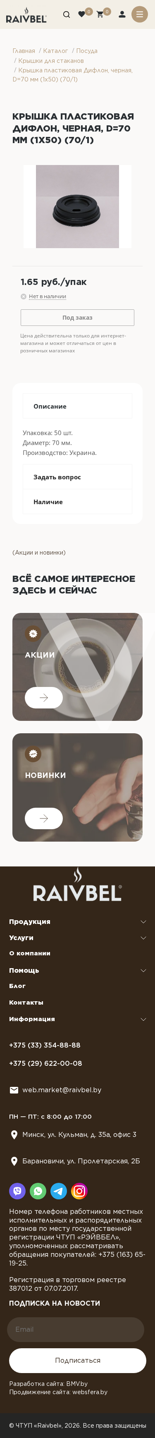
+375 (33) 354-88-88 (45, 1045)
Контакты (26, 1002)
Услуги (21, 938)
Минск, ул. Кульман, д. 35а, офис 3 (79, 1135)
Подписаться (77, 1360)
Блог (17, 986)
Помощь (24, 970)
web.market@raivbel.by (61, 1090)
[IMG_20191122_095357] (77, 206)
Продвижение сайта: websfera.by (58, 1392)
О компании (29, 953)
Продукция (29, 922)
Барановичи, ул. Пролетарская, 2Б (81, 1161)
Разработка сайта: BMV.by (48, 1384)
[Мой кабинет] (123, 15)
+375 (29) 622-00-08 (45, 1063)
